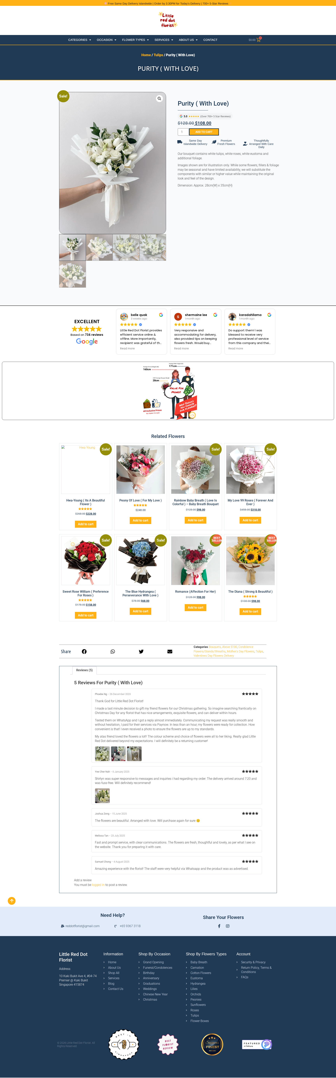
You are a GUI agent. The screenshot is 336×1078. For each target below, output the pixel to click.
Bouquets (215, 647)
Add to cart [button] (85, 524)
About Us (186, 39)
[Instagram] (228, 926)
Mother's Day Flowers (240, 651)
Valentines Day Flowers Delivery (214, 655)
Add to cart (204, 131)
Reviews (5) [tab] (84, 670)
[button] (159, 98)
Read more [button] (127, 348)
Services (162, 39)
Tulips (158, 55)
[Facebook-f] (219, 926)
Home (146, 55)
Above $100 (229, 647)
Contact (210, 39)
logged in (98, 885)
